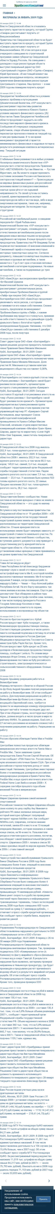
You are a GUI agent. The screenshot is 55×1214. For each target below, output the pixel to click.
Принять (43, 1199)
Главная (8, 13)
